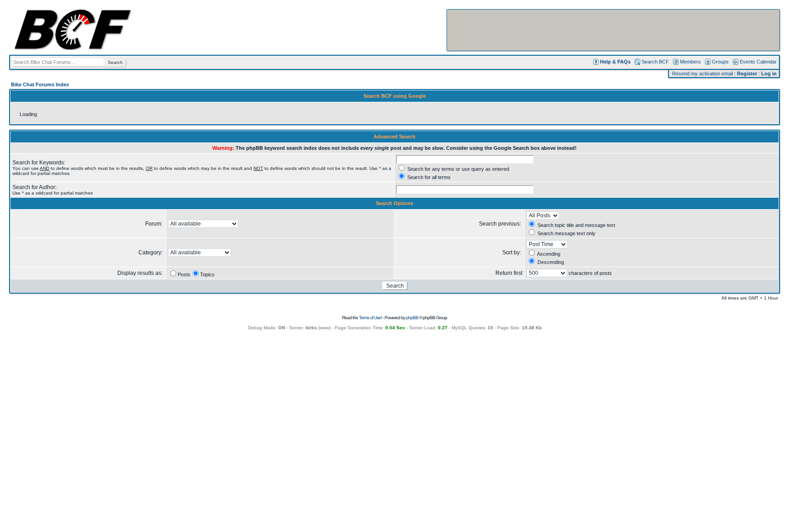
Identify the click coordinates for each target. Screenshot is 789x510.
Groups (720, 61)
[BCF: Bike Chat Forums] (72, 48)
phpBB (412, 317)
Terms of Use (370, 317)
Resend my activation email (702, 73)
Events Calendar (758, 61)
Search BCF (655, 61)
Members (690, 61)
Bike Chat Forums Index (40, 84)
